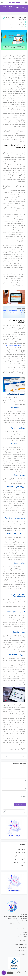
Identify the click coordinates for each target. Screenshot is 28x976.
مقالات (21, 27)
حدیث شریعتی (11, 24)
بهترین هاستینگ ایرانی (21, 920)
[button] (26, 2)
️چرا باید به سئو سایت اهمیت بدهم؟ (13, 310)
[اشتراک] (3, 18)
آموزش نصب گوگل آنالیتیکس (13, 345)
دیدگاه (24, 765)
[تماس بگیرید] (4, 972)
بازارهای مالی (21, 849)
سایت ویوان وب (14, 2)
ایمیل (24, 788)
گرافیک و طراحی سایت (19, 862)
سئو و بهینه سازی (15, 27)
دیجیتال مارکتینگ (20, 852)
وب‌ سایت (23, 796)
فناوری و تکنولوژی (20, 859)
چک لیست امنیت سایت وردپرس (18, 923)
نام (25, 781)
